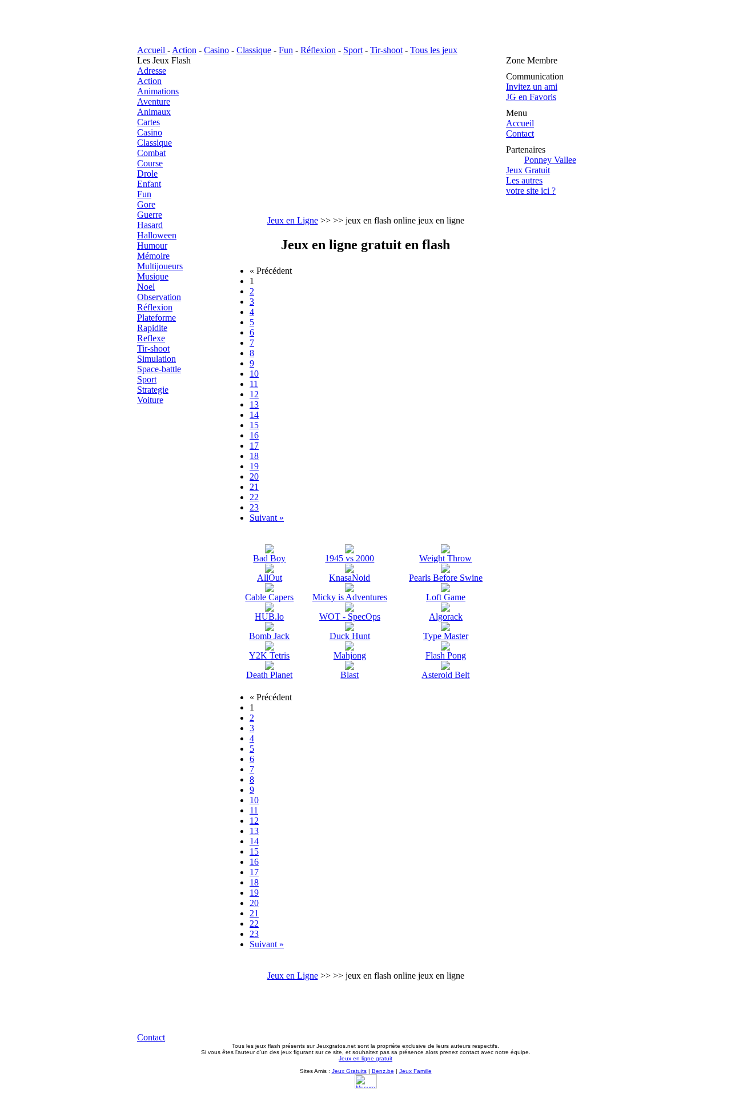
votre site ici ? (531, 191)
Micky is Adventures (349, 597)
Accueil (152, 50)
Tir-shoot (386, 50)
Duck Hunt (350, 636)
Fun (286, 50)
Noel (146, 287)
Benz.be (383, 1071)
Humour (152, 245)
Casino (216, 50)
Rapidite (152, 328)
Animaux (154, 112)
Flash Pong (445, 655)
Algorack (446, 616)
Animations (158, 91)
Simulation (156, 359)
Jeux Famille (415, 1071)
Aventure (153, 101)
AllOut (269, 578)
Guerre (149, 215)
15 (254, 425)
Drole (147, 173)
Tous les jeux (433, 50)
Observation (159, 297)
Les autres (524, 180)
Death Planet (269, 675)
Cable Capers (269, 597)
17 (254, 445)
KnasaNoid (349, 578)
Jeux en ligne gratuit (365, 1058)
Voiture (150, 400)
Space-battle (159, 369)
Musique (152, 276)
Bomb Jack (269, 636)
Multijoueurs (160, 266)
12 (254, 394)
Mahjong (350, 655)
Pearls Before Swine (446, 578)
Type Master (445, 636)
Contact (520, 133)
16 (254, 435)
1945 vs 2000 (349, 558)
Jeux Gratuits (349, 1071)
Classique (253, 50)
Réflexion (318, 50)
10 (254, 373)
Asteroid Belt (445, 675)
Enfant (149, 184)
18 (254, 456)
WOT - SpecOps (349, 616)
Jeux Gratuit (528, 170)
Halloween (156, 235)
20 (254, 476)
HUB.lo (269, 616)
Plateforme (156, 317)
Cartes (148, 122)
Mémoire (153, 256)
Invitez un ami (531, 86)
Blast (349, 675)
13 (254, 404)
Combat (151, 153)
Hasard (150, 225)
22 (254, 497)
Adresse (151, 70)
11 (254, 384)
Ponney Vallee (550, 160)
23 (254, 507)
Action (184, 50)
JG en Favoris (531, 97)
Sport (353, 50)
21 (254, 487)
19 (254, 466)
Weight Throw (445, 558)
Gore (146, 204)
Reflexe (151, 338)
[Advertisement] (365, 135)
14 (254, 415)
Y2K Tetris (269, 655)
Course (150, 163)
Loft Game (445, 597)
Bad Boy (269, 558)
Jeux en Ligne (292, 220)
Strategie (152, 389)
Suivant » (267, 517)
